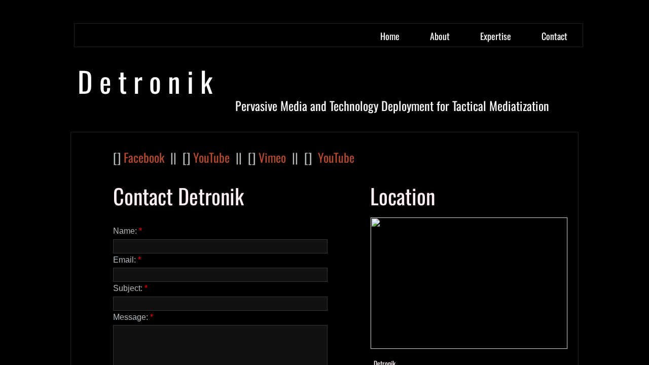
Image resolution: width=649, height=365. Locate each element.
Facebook (144, 157)
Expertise (495, 36)
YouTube (211, 157)
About (440, 36)
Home (390, 36)
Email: (127, 260)
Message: (133, 317)
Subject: (130, 288)
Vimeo (272, 157)
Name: (127, 231)
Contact (554, 36)
